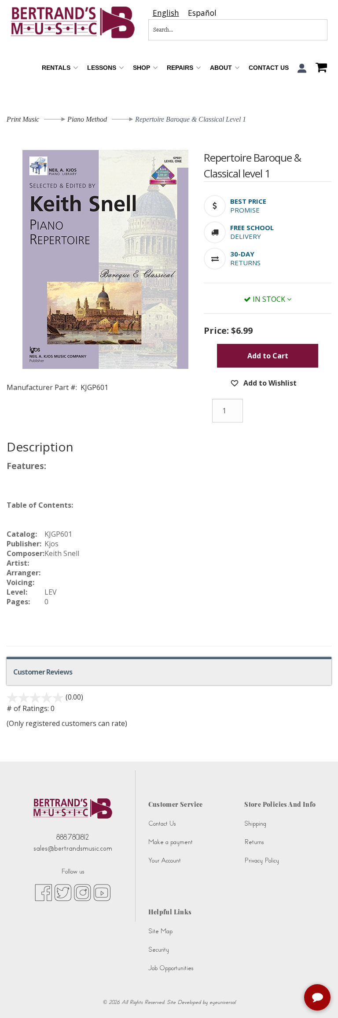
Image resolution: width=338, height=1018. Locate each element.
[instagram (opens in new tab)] (82, 892)
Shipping (255, 823)
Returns (254, 842)
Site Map (160, 931)
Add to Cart (267, 356)
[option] (202, 13)
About (222, 67)
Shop (142, 67)
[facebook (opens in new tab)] (43, 892)
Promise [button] (245, 210)
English (166, 13)
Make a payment (170, 842)
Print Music (23, 119)
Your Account (164, 860)
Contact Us (269, 67)
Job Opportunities (170, 968)
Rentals (57, 67)
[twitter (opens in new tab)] (63, 892)
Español (202, 13)
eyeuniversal (222, 1002)
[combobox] (166, 13)
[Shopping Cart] (319, 68)
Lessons (102, 67)
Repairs (181, 67)
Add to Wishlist (269, 383)
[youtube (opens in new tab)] (101, 892)
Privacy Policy (261, 860)
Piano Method (87, 119)
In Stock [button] (269, 299)
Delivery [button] (245, 236)
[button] (302, 68)
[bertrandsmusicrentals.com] (73, 22)
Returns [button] (245, 262)
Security (158, 949)
